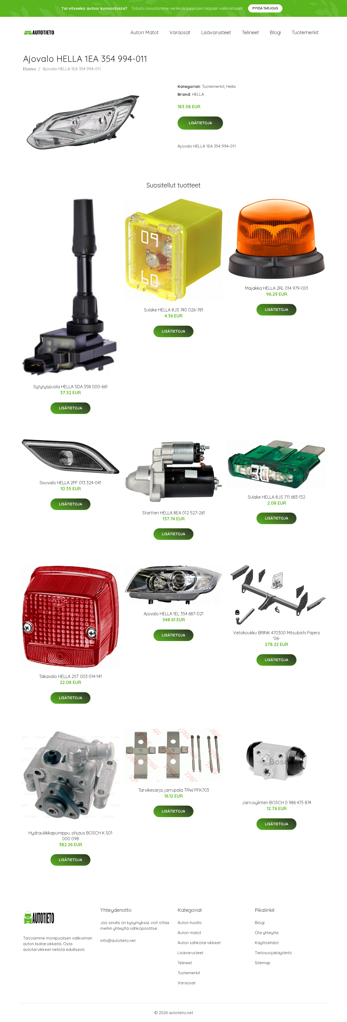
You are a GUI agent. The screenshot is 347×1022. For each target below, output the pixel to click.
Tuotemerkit (305, 32)
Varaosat (179, 32)
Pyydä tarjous (265, 8)
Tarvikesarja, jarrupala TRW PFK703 (173, 790)
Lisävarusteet (216, 32)
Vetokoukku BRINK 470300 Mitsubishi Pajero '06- (276, 635)
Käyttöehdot (267, 942)
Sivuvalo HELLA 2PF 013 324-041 (70, 482)
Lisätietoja (200, 122)
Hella (231, 86)
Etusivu (29, 68)
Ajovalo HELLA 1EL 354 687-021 (174, 613)
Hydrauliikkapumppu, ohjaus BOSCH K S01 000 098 (70, 835)
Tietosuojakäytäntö (273, 952)
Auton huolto (190, 922)
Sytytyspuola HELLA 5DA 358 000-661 (70, 386)
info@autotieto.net (118, 940)
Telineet (250, 32)
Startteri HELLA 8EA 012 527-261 (173, 512)
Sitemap (262, 962)
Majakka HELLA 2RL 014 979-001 (276, 288)
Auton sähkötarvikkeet (199, 942)
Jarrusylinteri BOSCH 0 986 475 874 (276, 802)
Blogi (275, 32)
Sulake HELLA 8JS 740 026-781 (173, 310)
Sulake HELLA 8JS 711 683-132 (276, 497)
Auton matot (144, 32)
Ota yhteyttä (266, 932)
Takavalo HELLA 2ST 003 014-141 (70, 676)
